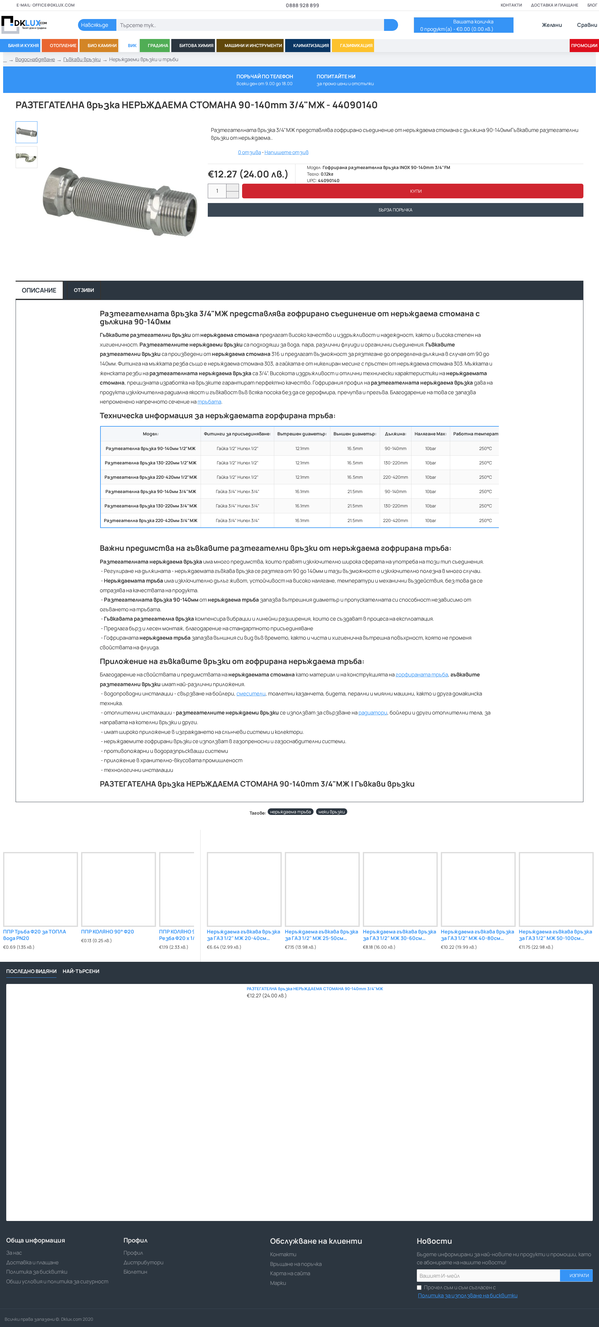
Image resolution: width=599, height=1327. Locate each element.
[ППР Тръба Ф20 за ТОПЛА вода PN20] (40, 889)
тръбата (209, 401)
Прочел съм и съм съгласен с (468, 1291)
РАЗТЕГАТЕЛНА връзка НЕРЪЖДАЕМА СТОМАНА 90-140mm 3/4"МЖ (315, 988)
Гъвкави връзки (82, 59)
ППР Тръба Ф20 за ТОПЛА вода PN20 (34, 935)
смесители (250, 693)
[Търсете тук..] (391, 25)
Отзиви (84, 290)
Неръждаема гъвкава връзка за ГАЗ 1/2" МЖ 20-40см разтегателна (243, 935)
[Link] (31, 25)
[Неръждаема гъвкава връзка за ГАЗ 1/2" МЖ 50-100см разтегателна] (556, 889)
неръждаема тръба (290, 812)
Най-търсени (81, 971)
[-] (232, 194)
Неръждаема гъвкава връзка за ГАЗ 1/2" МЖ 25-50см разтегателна (321, 935)
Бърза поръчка (395, 210)
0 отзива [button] (249, 152)
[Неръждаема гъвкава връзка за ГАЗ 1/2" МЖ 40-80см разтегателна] (478, 889)
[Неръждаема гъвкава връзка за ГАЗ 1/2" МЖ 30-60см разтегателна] (400, 889)
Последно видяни (31, 971)
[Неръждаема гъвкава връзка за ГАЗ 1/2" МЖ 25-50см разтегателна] (322, 889)
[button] (412, 191)
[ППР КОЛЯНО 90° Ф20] (118, 889)
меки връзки (332, 812)
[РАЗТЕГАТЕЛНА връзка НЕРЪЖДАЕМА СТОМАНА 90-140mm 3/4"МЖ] (124, 1102)
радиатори (372, 712)
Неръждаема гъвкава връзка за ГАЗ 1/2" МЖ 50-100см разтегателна (555, 935)
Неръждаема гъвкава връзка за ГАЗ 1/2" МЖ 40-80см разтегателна (477, 935)
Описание (39, 290)
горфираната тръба (422, 674)
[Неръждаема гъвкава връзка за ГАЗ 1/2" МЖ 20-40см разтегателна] (244, 889)
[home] (5, 59)
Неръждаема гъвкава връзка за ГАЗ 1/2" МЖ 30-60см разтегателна (399, 935)
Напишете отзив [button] (287, 152)
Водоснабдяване (35, 59)
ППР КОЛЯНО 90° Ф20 (107, 931)
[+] (232, 187)
